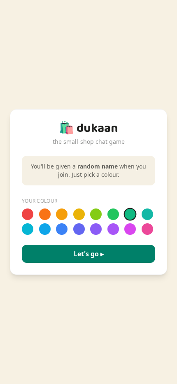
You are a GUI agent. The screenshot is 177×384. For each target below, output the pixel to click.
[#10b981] (130, 214)
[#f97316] (45, 214)
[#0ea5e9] (45, 229)
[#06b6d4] (27, 229)
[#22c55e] (113, 214)
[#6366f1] (79, 229)
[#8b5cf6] (96, 229)
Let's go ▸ (89, 253)
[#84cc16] (96, 214)
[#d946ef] (130, 229)
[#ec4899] (147, 229)
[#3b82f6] (62, 229)
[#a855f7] (113, 229)
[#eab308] (79, 214)
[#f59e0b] (62, 214)
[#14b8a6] (147, 214)
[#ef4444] (27, 214)
